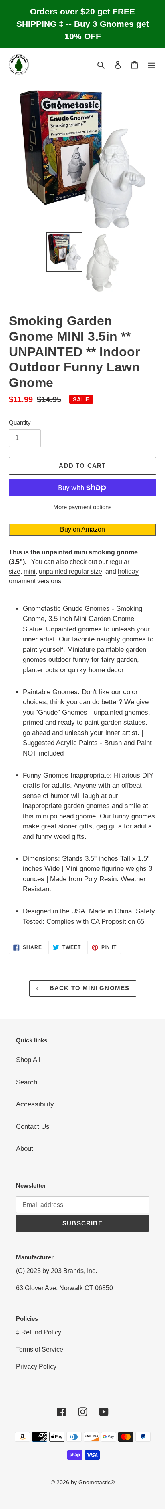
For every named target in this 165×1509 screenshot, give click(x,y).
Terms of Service (39, 1349)
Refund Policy (41, 1332)
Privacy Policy (36, 1366)
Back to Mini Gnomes (89, 988)
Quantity (20, 422)
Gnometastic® (96, 1482)
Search (26, 1082)
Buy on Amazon (82, 529)
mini (30, 571)
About (24, 1148)
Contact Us (33, 1126)
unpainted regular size (70, 571)
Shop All (28, 1060)
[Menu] (151, 65)
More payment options (82, 507)
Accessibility (35, 1104)
